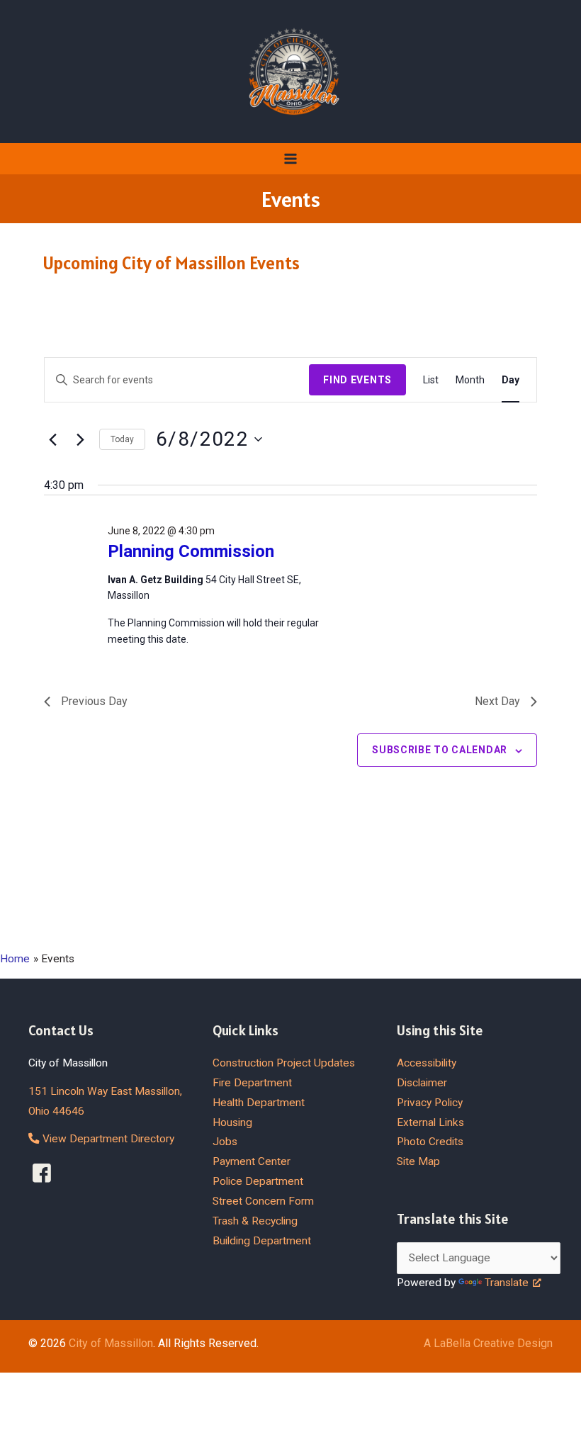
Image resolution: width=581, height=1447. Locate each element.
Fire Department (252, 1082)
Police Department (258, 1181)
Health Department (259, 1102)
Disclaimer (422, 1082)
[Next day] (80, 439)
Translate (507, 1282)
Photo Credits (430, 1141)
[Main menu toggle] (290, 158)
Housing (232, 1122)
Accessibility (426, 1063)
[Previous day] (52, 439)
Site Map (418, 1161)
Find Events (357, 379)
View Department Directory (107, 1138)
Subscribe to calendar (439, 749)
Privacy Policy (430, 1102)
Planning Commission (191, 551)
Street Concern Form (263, 1201)
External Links (430, 1122)
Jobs (225, 1141)
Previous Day (94, 701)
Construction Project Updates (284, 1063)
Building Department (262, 1240)
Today (122, 439)
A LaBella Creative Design (488, 1343)
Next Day (497, 701)
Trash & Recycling (255, 1221)
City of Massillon (111, 1343)
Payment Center (251, 1161)
